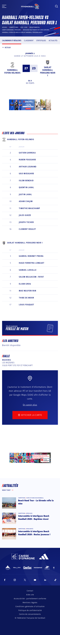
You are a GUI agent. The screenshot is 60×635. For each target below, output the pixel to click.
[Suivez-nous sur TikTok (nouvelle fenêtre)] (55, 580)
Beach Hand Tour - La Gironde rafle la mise (36, 502)
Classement (28, 41)
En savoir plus (30, 404)
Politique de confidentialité (30, 610)
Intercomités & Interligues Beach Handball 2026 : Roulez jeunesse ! (34, 533)
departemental (34, 27)
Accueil (4, 27)
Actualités (53, 41)
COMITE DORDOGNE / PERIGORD (11, 30)
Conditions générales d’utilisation (30, 606)
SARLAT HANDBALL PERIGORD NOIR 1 (47, 71)
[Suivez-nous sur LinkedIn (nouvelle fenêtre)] (45, 580)
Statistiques (41, 41)
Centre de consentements (30, 614)
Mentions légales (30, 602)
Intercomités (29, 528)
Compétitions (13, 27)
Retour (8, 48)
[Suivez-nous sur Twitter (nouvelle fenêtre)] (25, 580)
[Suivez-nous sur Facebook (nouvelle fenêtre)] (5, 580)
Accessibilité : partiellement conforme (30, 599)
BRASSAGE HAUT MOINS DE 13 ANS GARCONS (36, 30)
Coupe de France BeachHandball (35, 498)
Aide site (30, 595)
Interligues (29, 513)
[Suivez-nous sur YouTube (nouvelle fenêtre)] (35, 580)
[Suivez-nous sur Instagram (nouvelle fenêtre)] (15, 580)
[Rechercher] (56, 6)
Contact (30, 591)
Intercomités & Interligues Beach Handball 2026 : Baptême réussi (33, 517)
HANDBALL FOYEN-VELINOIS (12, 71)
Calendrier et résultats (11, 41)
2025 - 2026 (23, 27)
